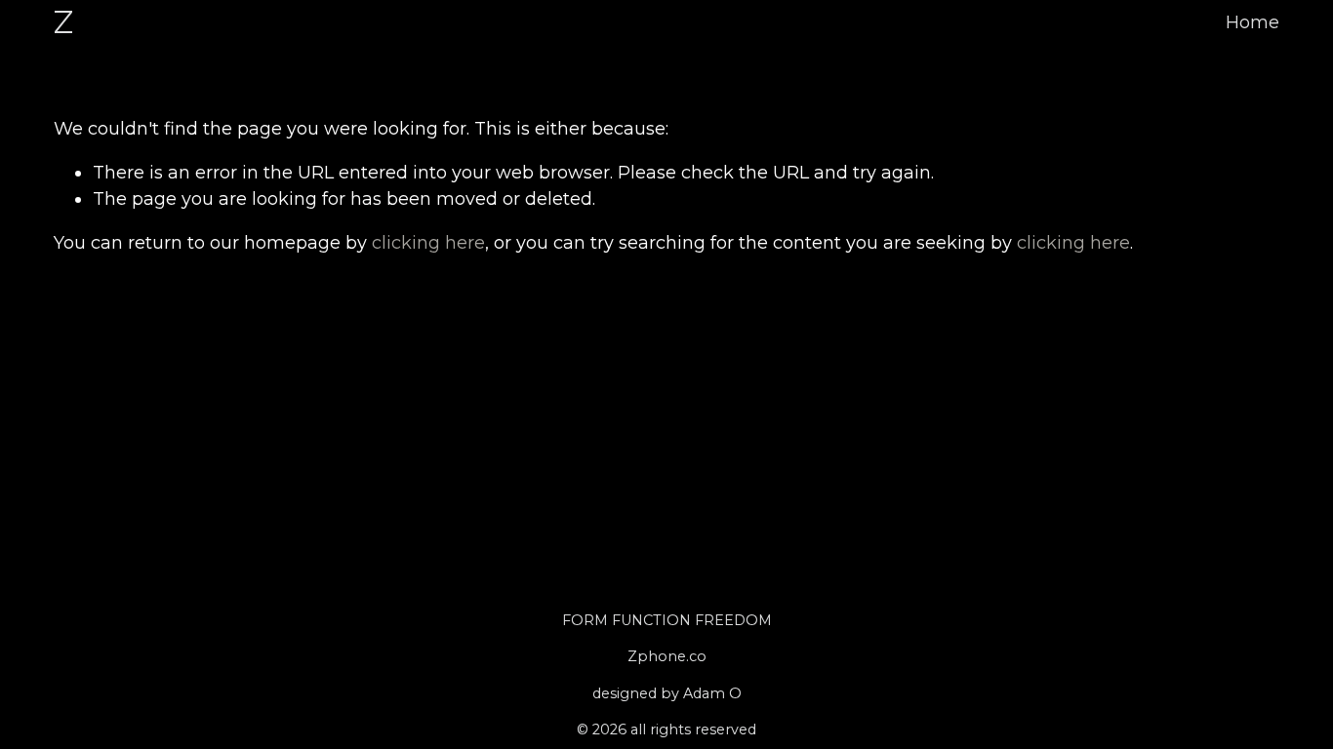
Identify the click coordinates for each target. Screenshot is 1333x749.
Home (1252, 22)
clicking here (428, 243)
